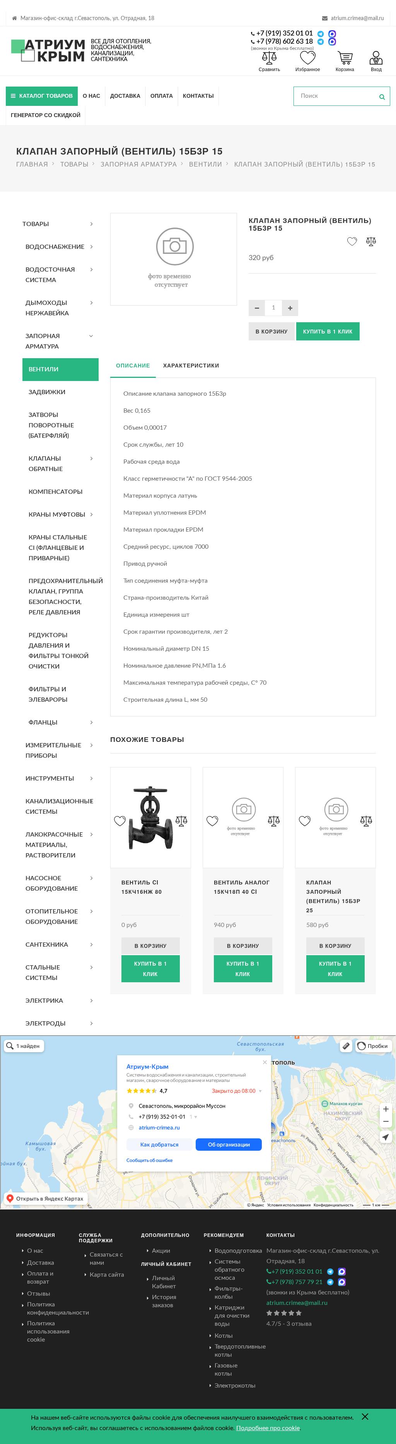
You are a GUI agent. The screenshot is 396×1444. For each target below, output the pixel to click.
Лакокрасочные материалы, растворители (54, 845)
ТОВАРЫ (35, 224)
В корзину (272, 331)
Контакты (198, 95)
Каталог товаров (46, 95)
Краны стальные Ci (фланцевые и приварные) (58, 547)
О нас (91, 95)
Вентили (43, 369)
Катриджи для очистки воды (232, 1316)
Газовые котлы (226, 1369)
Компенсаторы (56, 492)
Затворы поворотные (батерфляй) (51, 425)
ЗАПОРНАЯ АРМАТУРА (43, 341)
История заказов (164, 1301)
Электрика (44, 1001)
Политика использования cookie (48, 1331)
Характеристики (191, 365)
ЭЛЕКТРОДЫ (46, 1023)
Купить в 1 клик (328, 331)
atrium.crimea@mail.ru (357, 18)
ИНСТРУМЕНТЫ (50, 779)
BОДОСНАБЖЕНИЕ (55, 247)
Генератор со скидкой (45, 115)
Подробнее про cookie (268, 1428)
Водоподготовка (238, 1251)
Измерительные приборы (53, 750)
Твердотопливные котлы (240, 1351)
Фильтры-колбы (229, 1293)
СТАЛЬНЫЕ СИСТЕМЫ (43, 972)
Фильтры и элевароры (48, 694)
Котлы (224, 1336)
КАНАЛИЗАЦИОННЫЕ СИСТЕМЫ (59, 806)
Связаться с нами (106, 1259)
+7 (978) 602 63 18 (284, 41)
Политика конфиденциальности (58, 1308)
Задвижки (47, 392)
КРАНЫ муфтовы (57, 515)
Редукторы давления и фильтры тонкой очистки (59, 651)
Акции (161, 1251)
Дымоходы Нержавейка (47, 308)
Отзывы (38, 1294)
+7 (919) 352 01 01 (284, 33)
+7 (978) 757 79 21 (297, 1282)
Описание (133, 365)
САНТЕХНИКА (47, 945)
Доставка (125, 95)
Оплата (161, 95)
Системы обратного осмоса (229, 1270)
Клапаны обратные (46, 464)
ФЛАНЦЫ (43, 722)
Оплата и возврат (40, 1278)
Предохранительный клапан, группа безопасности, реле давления (64, 597)
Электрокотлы (235, 1386)
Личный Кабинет (164, 1282)
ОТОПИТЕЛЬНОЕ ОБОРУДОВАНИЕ (52, 916)
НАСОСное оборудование (52, 883)
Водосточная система (50, 275)
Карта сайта (107, 1275)
